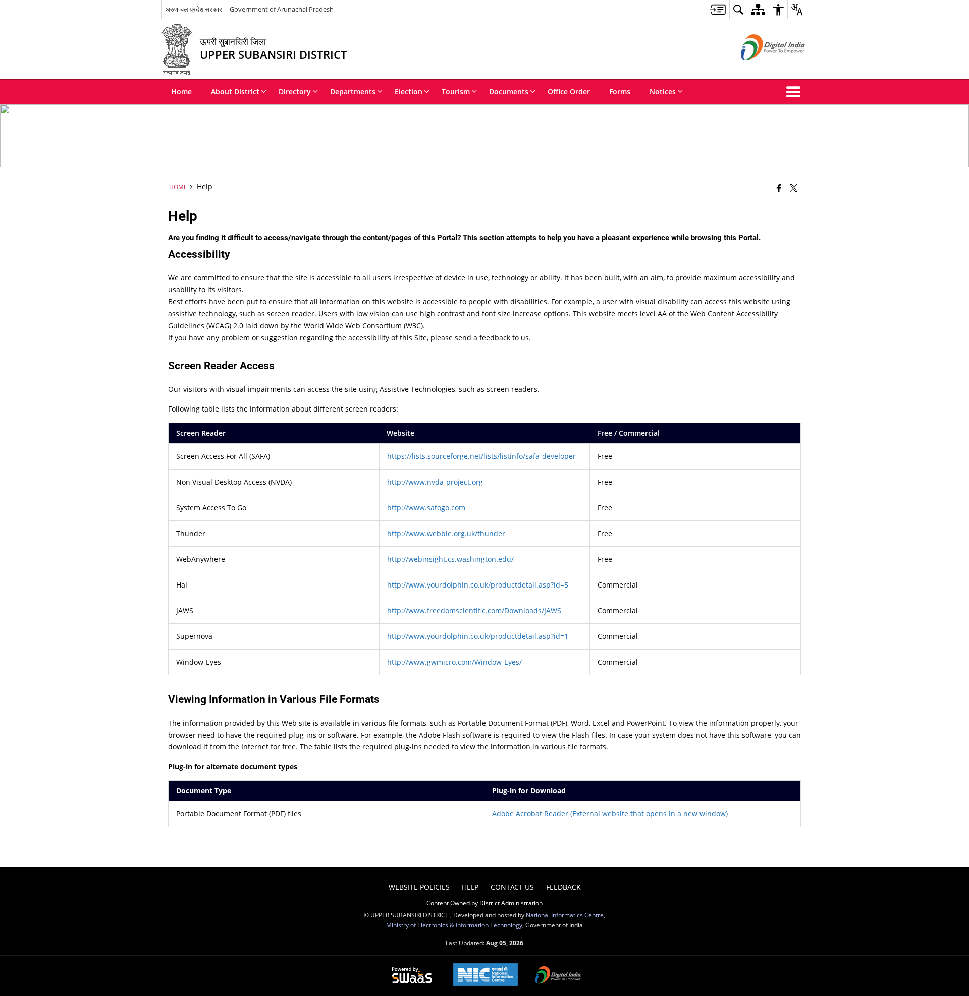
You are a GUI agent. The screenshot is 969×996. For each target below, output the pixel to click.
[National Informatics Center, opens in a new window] (485, 975)
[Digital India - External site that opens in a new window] (760, 68)
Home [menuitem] (181, 91)
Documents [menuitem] (508, 91)
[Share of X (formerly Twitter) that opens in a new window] (793, 188)
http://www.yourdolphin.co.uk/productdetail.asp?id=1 (477, 636)
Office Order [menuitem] (569, 91)
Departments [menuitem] (352, 91)
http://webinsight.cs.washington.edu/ (450, 559)
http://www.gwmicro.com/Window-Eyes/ (454, 662)
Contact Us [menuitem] (512, 887)
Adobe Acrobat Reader (610, 813)
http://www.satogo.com (426, 507)
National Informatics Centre (565, 915)
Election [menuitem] (408, 91)
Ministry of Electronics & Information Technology (454, 925)
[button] (795, 92)
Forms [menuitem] (619, 91)
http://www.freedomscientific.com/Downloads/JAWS (474, 610)
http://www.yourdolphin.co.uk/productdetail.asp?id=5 (477, 585)
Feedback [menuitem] (563, 887)
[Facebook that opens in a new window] (779, 188)
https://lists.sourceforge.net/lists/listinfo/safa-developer (481, 456)
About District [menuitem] (235, 91)
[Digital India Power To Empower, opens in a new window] (558, 975)
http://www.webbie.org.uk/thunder (446, 533)
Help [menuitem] (470, 887)
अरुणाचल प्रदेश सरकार (194, 9)
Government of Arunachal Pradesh (282, 9)
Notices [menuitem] (663, 91)
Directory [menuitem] (295, 91)
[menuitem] (717, 9)
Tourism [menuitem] (456, 91)
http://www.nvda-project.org (435, 482)
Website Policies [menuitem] (419, 887)
